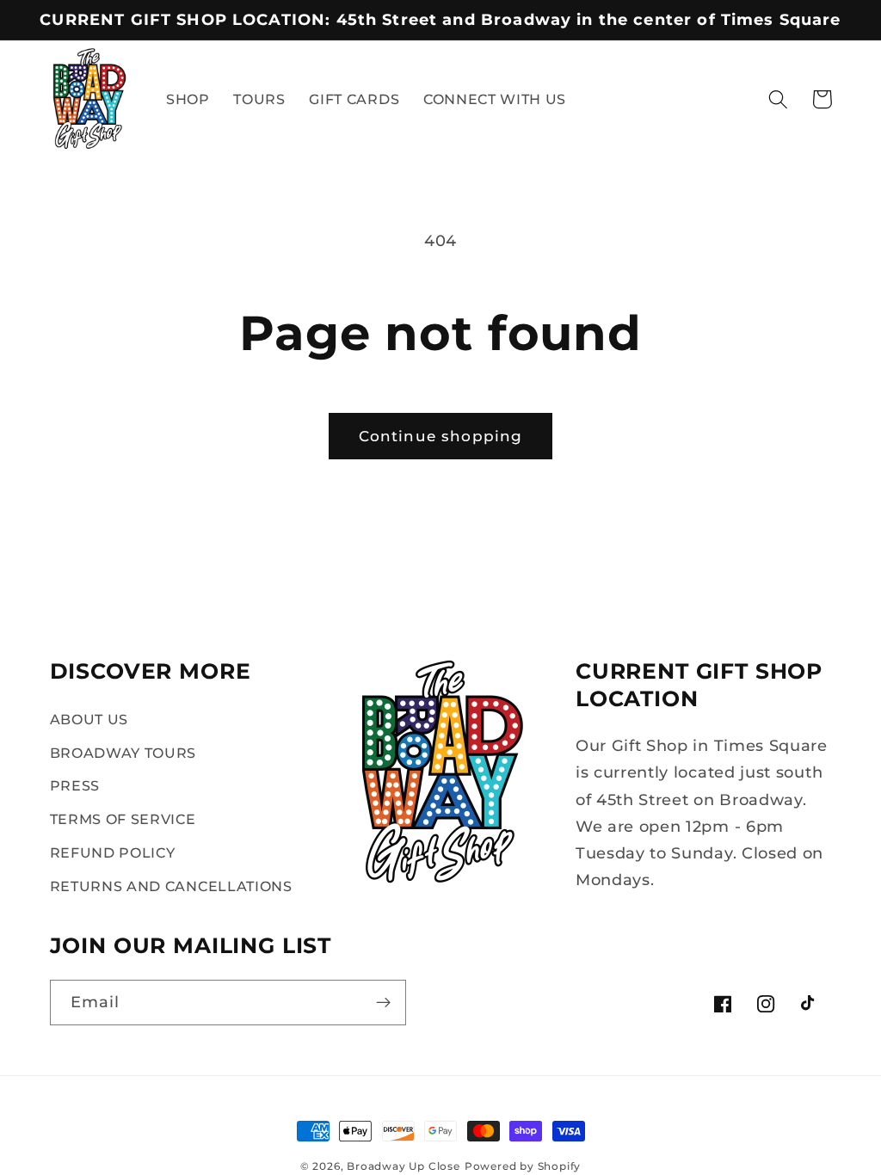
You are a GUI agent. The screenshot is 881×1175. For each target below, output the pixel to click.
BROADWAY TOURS (123, 752)
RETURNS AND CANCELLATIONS (171, 886)
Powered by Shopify (523, 1166)
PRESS (75, 785)
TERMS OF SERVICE (123, 818)
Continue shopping (441, 436)
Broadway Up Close (403, 1166)
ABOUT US (89, 719)
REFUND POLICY (113, 852)
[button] (778, 99)
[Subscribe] (383, 1003)
